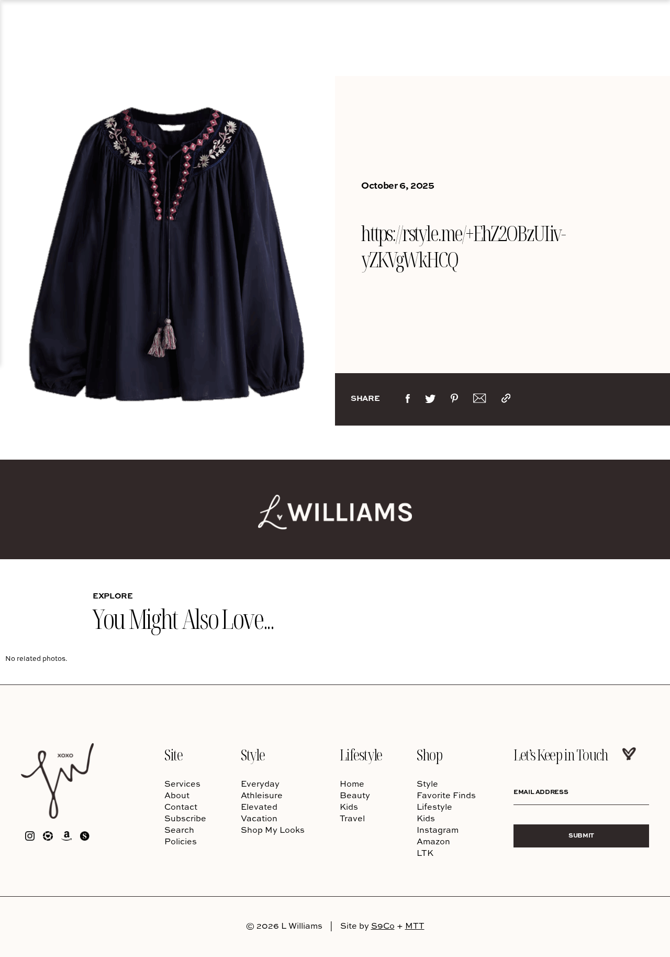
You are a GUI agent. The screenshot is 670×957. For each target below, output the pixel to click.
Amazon (433, 841)
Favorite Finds (446, 795)
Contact (180, 806)
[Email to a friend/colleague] (479, 400)
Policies (180, 841)
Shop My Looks (273, 829)
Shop (429, 754)
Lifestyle (361, 754)
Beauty (355, 795)
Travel (352, 818)
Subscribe (185, 818)
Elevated (259, 806)
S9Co (383, 925)
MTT (415, 925)
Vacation (259, 818)
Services (182, 783)
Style (252, 754)
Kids (349, 806)
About (176, 795)
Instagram (438, 829)
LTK (425, 852)
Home (352, 783)
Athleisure (262, 795)
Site (173, 754)
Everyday (260, 783)
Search (179, 829)
